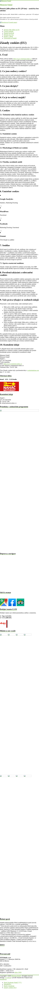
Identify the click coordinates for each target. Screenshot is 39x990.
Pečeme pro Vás (9, 35)
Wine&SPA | (7, 984)
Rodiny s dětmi (8, 36)
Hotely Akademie (9, 986)
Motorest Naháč (6, 5)
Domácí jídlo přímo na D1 (12, 30)
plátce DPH (17, 972)
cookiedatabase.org (33, 370)
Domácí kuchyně (9, 33)
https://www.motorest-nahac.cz (22, 59)
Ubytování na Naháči (10, 38)
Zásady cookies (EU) (10, 987)
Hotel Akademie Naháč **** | (13, 982)
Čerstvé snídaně (8, 31)
